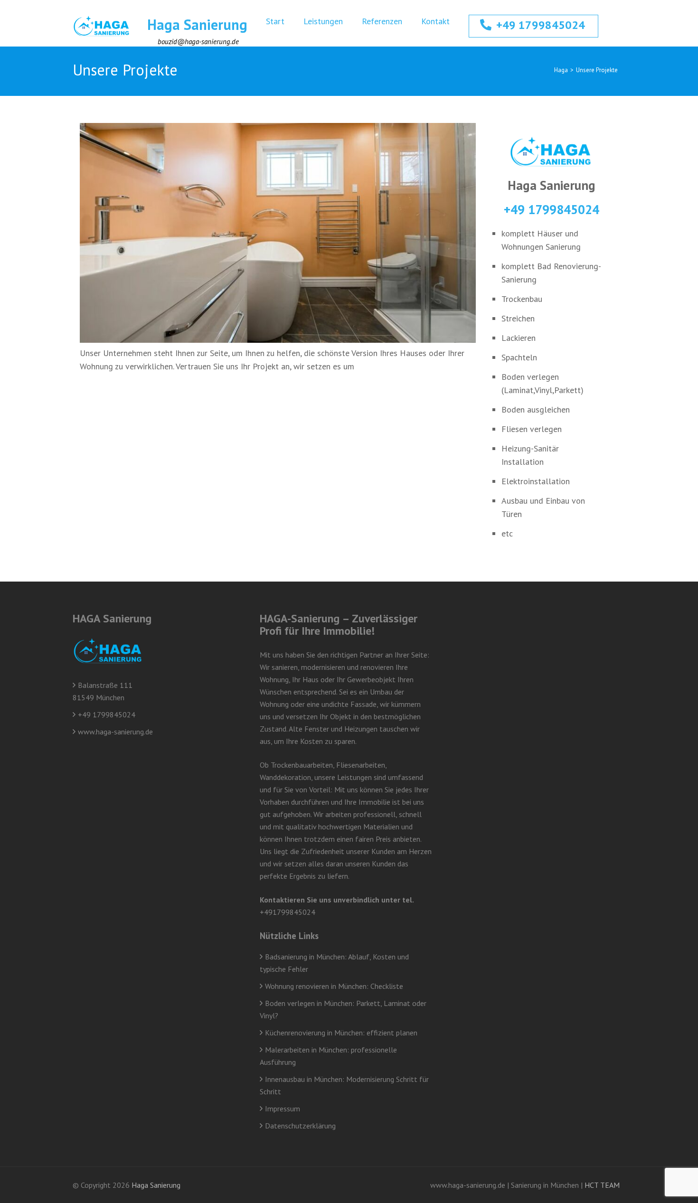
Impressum (282, 1108)
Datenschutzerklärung (300, 1125)
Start (275, 21)
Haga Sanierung (197, 24)
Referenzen (382, 21)
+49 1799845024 (540, 25)
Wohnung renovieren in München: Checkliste (334, 986)
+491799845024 (287, 912)
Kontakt (435, 21)
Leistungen (323, 21)
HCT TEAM (602, 1185)
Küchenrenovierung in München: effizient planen (341, 1032)
